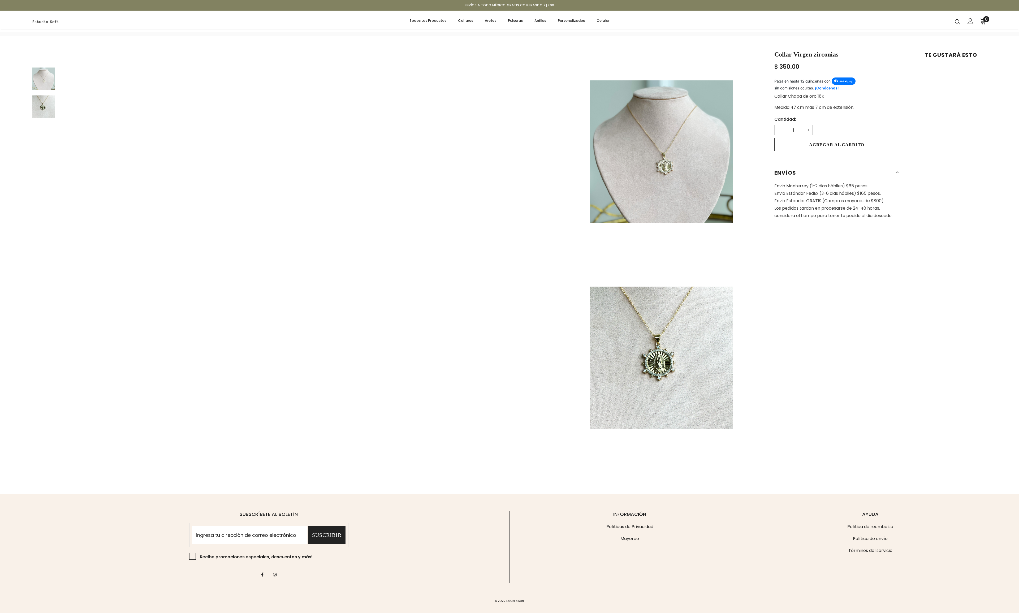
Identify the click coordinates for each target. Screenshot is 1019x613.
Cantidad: (785, 119)
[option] (661, 152)
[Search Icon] (957, 21)
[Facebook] (262, 574)
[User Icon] (970, 21)
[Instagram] (275, 574)
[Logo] (63, 21)
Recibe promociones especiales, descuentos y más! (256, 557)
